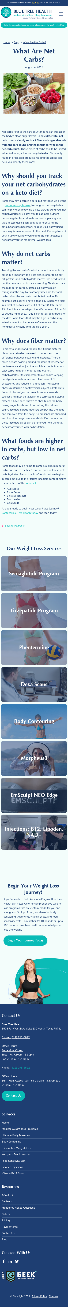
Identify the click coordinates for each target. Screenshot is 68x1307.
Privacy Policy (39, 1296)
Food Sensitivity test (13, 1161)
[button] (60, 14)
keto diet (31, 483)
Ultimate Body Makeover (16, 1135)
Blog (16, 42)
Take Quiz (59, 25)
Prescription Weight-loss (16, 1148)
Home (6, 42)
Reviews (7, 1201)
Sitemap (53, 1296)
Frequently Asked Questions (18, 1207)
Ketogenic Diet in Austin (16, 1154)
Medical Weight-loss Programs (20, 1129)
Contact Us (8, 1233)
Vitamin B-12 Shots (13, 1173)
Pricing (6, 1220)
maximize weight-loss (17, 205)
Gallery (6, 1214)
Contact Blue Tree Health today (20, 513)
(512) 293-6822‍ (20, 1067)
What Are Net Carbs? (34, 42)
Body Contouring (11, 1141)
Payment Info (10, 1227)
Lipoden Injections (12, 1167)
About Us (7, 1195)
